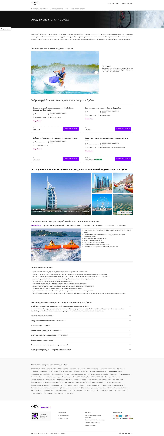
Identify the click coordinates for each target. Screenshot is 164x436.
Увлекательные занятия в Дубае (75, 388)
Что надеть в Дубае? (56, 385)
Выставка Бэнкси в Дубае (104, 390)
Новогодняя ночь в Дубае (113, 382)
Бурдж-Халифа (51, 369)
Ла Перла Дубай (118, 379)
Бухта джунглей (77, 390)
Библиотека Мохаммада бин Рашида (117, 388)
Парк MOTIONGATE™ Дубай (81, 377)
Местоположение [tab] (73, 225)
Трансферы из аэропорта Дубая (54, 382)
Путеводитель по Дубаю (82, 382)
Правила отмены (90, 425)
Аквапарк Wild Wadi (44, 377)
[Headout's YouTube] (126, 433)
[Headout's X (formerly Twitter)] (132, 433)
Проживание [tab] (121, 225)
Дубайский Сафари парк (108, 369)
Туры (66, 9)
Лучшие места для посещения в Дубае (112, 385)
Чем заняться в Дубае (92, 385)
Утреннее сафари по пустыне (79, 374)
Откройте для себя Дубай (40, 9)
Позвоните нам (64, 415)
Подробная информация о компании (93, 416)
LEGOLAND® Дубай (97, 377)
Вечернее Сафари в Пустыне (60, 374)
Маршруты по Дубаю (98, 382)
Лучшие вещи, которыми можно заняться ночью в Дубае (47, 388)
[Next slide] (96, 72)
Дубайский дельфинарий (77, 369)
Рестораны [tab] (110, 225)
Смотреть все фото (126, 212)
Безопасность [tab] (88, 225)
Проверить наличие (70, 129)
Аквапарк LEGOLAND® (111, 377)
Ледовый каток (66, 377)
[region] (65, 72)
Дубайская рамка (63, 369)
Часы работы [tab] (36, 225)
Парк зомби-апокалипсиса (63, 390)
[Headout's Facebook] (129, 433)
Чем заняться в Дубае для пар (39, 385)
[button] (61, 194)
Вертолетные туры (66, 371)
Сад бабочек (34, 371)
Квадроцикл (113, 374)
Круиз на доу (121, 369)
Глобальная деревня (80, 379)
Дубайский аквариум (93, 369)
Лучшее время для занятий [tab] (54, 225)
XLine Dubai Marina (36, 393)
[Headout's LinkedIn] (120, 433)
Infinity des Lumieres (120, 390)
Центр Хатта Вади (36, 390)
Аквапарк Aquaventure (37, 379)
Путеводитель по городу (78, 9)
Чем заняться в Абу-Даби (65, 393)
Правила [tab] (99, 225)
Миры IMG (34, 377)
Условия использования (92, 422)
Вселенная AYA (50, 379)
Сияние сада (56, 377)
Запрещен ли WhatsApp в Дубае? (74, 385)
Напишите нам (64, 418)
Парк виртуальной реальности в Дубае (99, 379)
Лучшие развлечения (56, 9)
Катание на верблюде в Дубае (99, 374)
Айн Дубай (43, 371)
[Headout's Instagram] (123, 433)
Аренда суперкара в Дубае (98, 371)
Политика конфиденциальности (94, 420)
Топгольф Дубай (48, 390)
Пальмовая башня (89, 390)
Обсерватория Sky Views (81, 371)
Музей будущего (53, 371)
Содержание (4, 29)
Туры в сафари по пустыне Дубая (40, 374)
